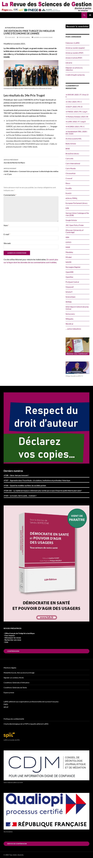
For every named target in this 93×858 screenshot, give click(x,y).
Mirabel (69, 257)
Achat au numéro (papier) (75, 48)
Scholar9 (69, 292)
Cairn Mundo (71, 168)
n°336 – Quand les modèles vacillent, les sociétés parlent (25, 485)
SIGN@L (69, 302)
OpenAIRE (70, 272)
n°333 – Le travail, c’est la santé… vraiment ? (20, 496)
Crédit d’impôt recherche (75, 75)
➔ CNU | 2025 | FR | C (74, 102)
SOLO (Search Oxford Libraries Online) (77, 308)
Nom (6, 225)
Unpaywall (70, 287)
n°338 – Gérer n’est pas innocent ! (16, 475)
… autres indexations (73, 329)
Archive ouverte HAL (73, 139)
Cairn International (73, 163)
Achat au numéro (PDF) (74, 53)
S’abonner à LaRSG (73, 43)
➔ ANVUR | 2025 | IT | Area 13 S (77, 96)
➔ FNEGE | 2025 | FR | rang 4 (76, 112)
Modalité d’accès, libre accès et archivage (19, 673)
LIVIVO (68, 242)
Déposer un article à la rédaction (74, 69)
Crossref (69, 178)
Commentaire (10, 195)
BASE (68, 149)
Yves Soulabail (24, 37)
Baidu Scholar (71, 144)
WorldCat (69, 324)
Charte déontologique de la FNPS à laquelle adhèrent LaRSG (26, 724)
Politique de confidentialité (14, 719)
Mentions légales (10, 668)
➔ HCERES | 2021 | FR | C (75, 127)
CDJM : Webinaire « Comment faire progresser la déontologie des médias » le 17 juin (31, 171)
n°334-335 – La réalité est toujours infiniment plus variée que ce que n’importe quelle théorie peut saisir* (43, 491)
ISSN (67, 237)
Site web (7, 243)
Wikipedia (69, 319)
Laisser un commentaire (43, 37)
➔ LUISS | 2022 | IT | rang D (76, 122)
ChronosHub (70, 173)
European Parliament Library (76, 203)
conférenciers (13, 651)
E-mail (7, 234)
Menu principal (90, 15)
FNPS (6, 704)
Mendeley (69, 252)
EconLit (68, 193)
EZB (67, 208)
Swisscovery (70, 314)
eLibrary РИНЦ (71, 198)
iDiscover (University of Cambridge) (74, 231)
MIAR (68, 247)
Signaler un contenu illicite (14, 678)
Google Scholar (71, 220)
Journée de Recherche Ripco (14, 161)
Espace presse (9, 692)
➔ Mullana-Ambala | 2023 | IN (77, 117)
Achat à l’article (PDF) (74, 58)
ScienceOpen (70, 297)
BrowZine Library (72, 154)
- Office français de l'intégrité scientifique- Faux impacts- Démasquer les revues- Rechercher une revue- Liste (19, 637)
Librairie (69, 63)
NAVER (68, 262)
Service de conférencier (17, 844)
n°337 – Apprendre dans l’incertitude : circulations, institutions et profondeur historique (37, 480)
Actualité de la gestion (14, 28)
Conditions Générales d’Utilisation (16, 683)
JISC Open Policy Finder (75, 225)
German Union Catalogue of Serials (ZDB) (77, 214)
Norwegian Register (73, 267)
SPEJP (6, 707)
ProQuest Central (72, 282)
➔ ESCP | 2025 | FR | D (74, 107)
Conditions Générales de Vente (15, 687)
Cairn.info (69, 158)
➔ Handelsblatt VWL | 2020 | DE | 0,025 (76, 132)
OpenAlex (69, 277)
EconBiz (69, 188)
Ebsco (68, 183)
